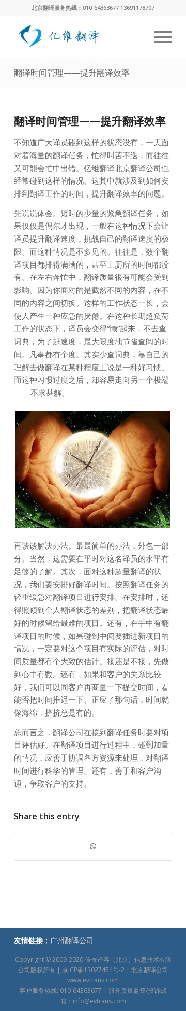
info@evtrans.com (99, 1000)
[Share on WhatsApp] (93, 846)
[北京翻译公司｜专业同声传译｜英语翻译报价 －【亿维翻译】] (77, 37)
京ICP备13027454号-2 (93, 969)
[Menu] (158, 37)
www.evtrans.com (93, 980)
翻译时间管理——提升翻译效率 (72, 72)
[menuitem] (158, 37)
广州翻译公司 (72, 940)
